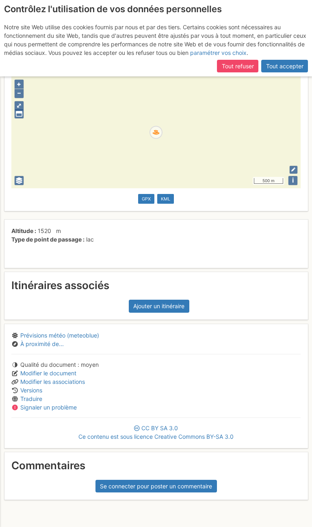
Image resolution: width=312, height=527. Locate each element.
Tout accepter (284, 66)
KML (165, 199)
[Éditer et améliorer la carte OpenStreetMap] (293, 170)
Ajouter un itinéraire (158, 306)
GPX (146, 199)
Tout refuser (238, 66)
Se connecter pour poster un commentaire (156, 486)
